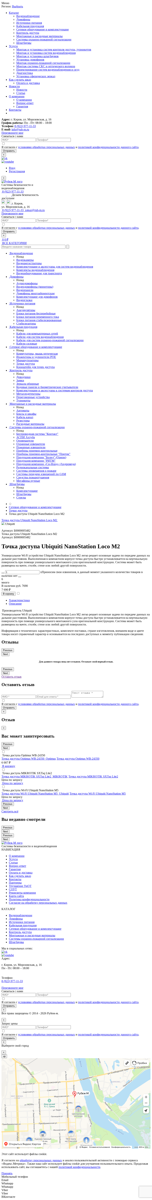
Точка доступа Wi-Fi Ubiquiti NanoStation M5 (98, 793)
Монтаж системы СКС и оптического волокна (45, 66)
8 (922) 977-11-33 (25, 126)
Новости (14, 86)
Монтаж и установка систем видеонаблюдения (46, 52)
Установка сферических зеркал (35, 76)
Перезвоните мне (12, 132)
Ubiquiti (64, 793)
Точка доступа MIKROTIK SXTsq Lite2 (93, 776)
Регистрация (17, 171)
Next (5, 654)
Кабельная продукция (30, 26)
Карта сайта (16, 896)
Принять (6, 1173)
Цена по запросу (12, 783)
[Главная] (10, 503)
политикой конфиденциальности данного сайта (108, 147)
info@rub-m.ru (20, 129)
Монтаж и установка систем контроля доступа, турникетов (53, 49)
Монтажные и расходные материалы (39, 36)
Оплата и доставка (28, 83)
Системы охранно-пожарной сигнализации (43, 39)
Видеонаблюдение (28, 16)
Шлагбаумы (23, 42)
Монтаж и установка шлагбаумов (37, 56)
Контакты (15, 109)
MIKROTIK (60, 776)
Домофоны (23, 19)
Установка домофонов (30, 59)
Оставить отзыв (11, 676)
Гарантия (22, 106)
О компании (16, 96)
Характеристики (19, 600)
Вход (12, 168)
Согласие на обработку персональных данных (38, 902)
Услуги (13, 46)
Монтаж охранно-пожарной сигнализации (43, 62)
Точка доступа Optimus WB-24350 (78, 758)
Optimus (51, 758)
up (4, 1056)
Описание (15, 603)
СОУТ (13, 889)
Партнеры (15, 882)
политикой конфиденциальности (79, 1167)
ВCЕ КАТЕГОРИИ (14, 243)
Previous (7, 650)
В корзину (8, 593)
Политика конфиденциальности (29, 899)
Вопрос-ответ (25, 103)
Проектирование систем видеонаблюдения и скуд (47, 69)
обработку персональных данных (41, 1160)
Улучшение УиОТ (20, 886)
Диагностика (24, 73)
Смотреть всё (9, 811)
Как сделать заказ (20, 79)
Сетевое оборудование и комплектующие (42, 29)
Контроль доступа (27, 32)
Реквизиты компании (22, 892)
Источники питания (29, 22)
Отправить (9, 150)
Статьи (20, 93)
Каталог (14, 12)
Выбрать (17, 6)
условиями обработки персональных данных (46, 147)
